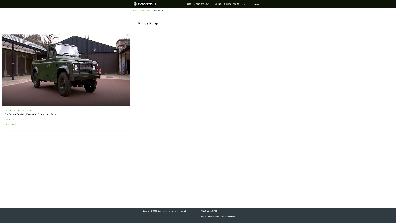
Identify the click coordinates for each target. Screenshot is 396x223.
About (246, 4)
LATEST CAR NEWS (202, 4)
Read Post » (9, 119)
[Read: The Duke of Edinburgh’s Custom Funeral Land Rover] (66, 70)
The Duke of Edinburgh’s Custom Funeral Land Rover (31, 114)
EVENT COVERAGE (231, 4)
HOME (188, 4)
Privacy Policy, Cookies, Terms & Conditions (218, 217)
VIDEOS (218, 4)
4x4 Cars (8, 110)
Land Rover (16, 110)
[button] (211, 4)
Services (255, 4)
